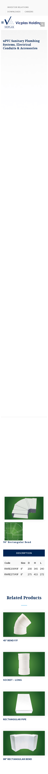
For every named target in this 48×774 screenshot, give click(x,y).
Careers (29, 12)
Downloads (14, 12)
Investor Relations (18, 7)
